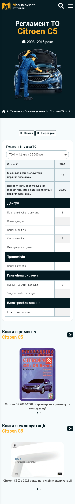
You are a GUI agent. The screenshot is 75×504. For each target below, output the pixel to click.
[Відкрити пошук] (61, 6)
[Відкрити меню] (70, 6)
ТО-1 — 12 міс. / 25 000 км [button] (26, 154)
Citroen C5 (57, 111)
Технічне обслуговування (27, 111)
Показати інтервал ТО (21, 146)
